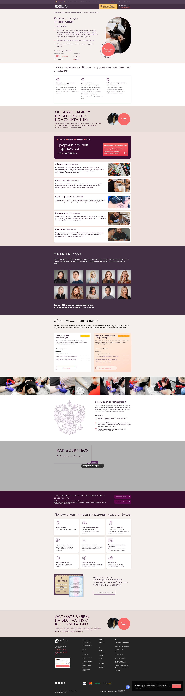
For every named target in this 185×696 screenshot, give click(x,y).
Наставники (96, 2)
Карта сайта (101, 663)
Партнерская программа (102, 666)
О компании (69, 2)
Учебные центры (119, 649)
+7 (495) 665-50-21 (124, 5)
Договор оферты (119, 654)
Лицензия (117, 670)
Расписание (84, 2)
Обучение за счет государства (122, 667)
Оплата (100, 658)
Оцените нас (62, 666)
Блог (100, 661)
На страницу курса (105, 368)
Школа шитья (85, 654)
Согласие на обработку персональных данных (120, 661)
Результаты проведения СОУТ (122, 665)
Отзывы (100, 650)
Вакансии (101, 655)
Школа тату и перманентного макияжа (71, 12)
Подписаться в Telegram (121, 496)
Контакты (76, 2)
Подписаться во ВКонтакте (121, 501)
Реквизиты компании (120, 652)
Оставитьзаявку (124, 119)
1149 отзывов (68, 663)
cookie (135, 685)
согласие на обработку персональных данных (145, 686)
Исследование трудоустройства (122, 646)
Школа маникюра (86, 642)
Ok (176, 686)
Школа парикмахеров (87, 661)
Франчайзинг (102, 653)
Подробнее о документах (104, 593)
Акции (89, 2)
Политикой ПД (137, 688)
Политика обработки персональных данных (120, 657)
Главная (56, 12)
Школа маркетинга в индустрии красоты (87, 664)
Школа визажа (85, 652)
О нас (100, 645)
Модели (101, 648)
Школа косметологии (87, 645)
